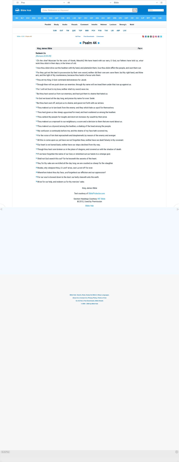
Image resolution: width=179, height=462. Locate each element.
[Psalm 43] (3, 215)
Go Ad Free (5, 452)
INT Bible (101, 199)
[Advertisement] (89, 257)
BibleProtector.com (97, 193)
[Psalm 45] (176, 215)
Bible (18, 36)
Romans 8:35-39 (43, 56)
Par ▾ (140, 48)
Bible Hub (89, 206)
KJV (23, 36)
